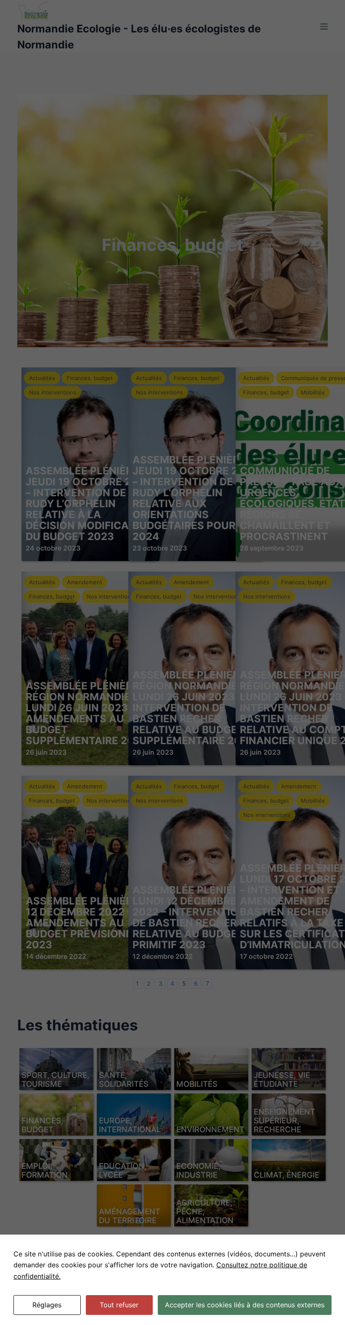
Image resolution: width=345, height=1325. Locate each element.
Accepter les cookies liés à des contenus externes (244, 1305)
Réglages (46, 1305)
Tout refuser (119, 1305)
